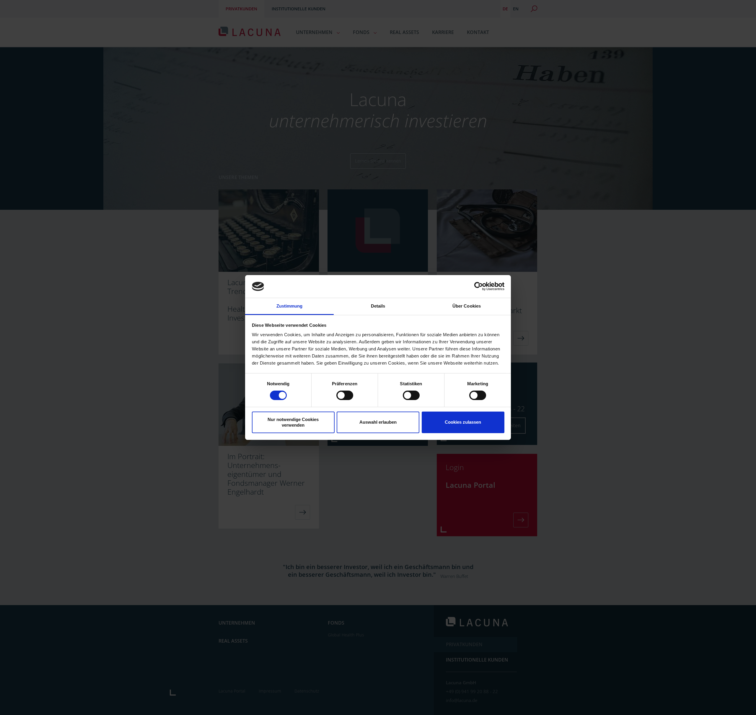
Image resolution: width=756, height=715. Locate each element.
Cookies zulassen (463, 422)
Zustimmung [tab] (289, 305)
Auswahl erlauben (378, 422)
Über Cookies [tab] (466, 305)
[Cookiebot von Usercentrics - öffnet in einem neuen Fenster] (478, 286)
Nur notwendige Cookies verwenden (293, 422)
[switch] (344, 395)
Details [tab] (378, 305)
